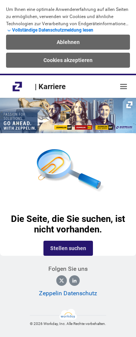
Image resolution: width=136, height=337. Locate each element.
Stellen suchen (68, 248)
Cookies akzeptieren (68, 60)
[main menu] (123, 86)
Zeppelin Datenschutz (68, 293)
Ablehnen (68, 42)
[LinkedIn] (74, 280)
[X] (61, 280)
